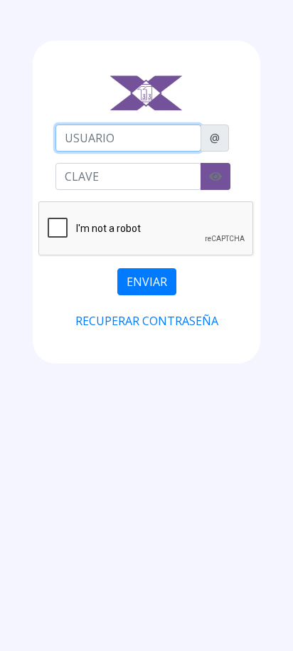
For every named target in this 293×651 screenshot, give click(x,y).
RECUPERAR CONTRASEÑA (146, 321)
